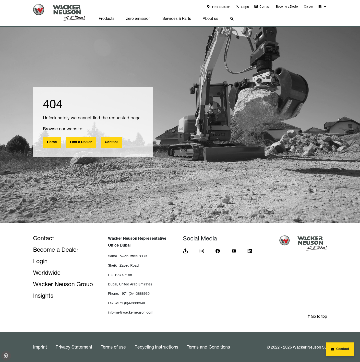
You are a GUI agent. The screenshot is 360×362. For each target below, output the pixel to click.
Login (244, 7)
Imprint (40, 347)
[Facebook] (218, 250)
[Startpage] (63, 12)
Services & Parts (176, 18)
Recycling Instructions (156, 347)
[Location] (185, 250)
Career (308, 6)
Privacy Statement (74, 347)
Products (106, 18)
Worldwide (46, 272)
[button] (322, 7)
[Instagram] (202, 250)
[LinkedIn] (250, 250)
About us (210, 18)
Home (52, 142)
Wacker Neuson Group (63, 284)
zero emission (138, 18)
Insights (43, 295)
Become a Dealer (287, 6)
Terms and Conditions (208, 347)
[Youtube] (234, 250)
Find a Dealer (220, 7)
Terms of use (113, 347)
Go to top (318, 316)
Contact (264, 6)
